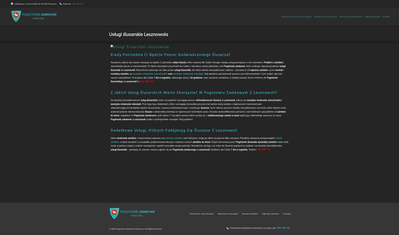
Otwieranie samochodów (202, 214)
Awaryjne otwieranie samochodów (296, 16)
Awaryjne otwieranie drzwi (325, 16)
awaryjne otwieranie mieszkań (188, 73)
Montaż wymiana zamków (351, 16)
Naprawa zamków (372, 16)
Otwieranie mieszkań (228, 214)
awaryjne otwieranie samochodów (150, 73)
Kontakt (386, 16)
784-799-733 (77, 4)
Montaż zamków (250, 214)
